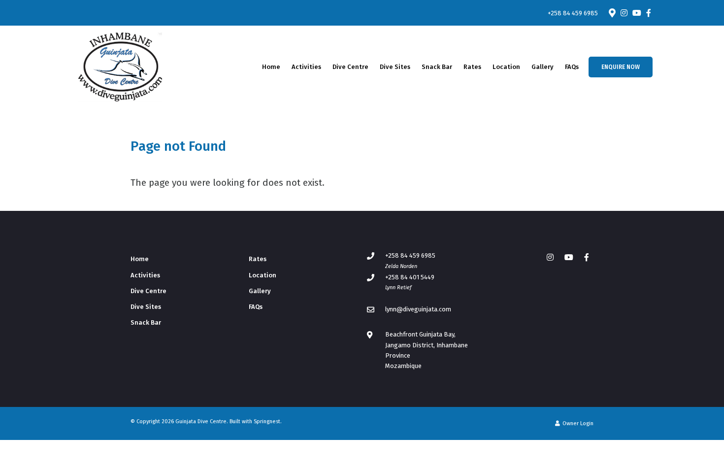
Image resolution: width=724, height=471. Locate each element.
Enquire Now (620, 67)
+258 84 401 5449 (409, 277)
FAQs (572, 66)
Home (271, 66)
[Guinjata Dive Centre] (120, 66)
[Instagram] (624, 13)
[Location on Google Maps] (612, 12)
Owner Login (577, 423)
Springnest (267, 421)
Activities (306, 66)
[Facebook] (649, 13)
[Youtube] (636, 13)
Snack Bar (437, 66)
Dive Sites (395, 66)
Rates (472, 66)
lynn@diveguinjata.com (418, 309)
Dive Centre (350, 66)
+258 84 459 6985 (573, 13)
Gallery (542, 66)
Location (506, 66)
